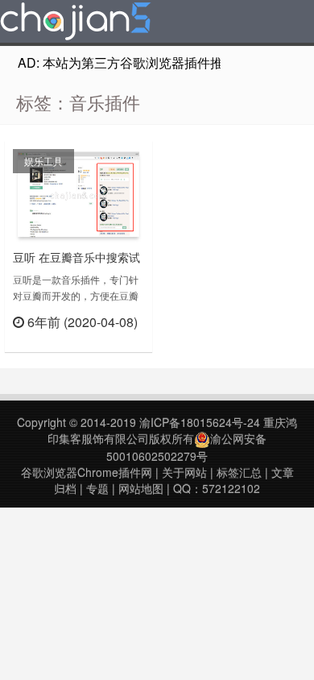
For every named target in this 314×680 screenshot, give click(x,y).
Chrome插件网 (75, 23)
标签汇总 (239, 472)
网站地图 (140, 488)
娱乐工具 (43, 161)
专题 (97, 488)
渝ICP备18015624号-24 (199, 422)
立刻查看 (115, 342)
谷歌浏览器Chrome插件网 (86, 472)
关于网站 (184, 472)
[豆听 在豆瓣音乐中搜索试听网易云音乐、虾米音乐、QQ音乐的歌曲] (78, 194)
